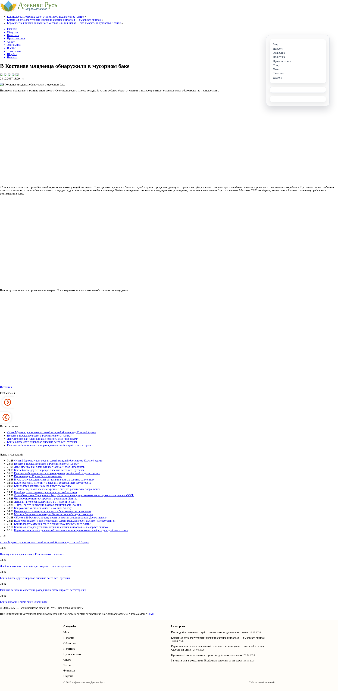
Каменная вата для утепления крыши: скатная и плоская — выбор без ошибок (54, 19)
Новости (68, 637)
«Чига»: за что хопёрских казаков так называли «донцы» (48, 504)
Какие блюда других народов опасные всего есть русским (42, 441)
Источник (6, 387)
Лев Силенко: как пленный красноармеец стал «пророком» (42, 438)
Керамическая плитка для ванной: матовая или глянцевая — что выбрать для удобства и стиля (64, 22)
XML (151, 613)
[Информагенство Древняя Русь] (28, 11)
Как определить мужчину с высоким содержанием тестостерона (52, 482)
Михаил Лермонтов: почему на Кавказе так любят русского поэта (53, 514)
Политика (69, 648)
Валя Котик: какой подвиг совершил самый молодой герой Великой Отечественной (64, 520)
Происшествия (72, 654)
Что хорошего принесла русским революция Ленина (45, 498)
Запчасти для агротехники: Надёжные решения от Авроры (206, 660)
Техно (67, 665)
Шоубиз (68, 675)
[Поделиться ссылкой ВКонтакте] (1, 74)
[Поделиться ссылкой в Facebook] (5, 74)
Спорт (67, 659)
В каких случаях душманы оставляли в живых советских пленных (54, 479)
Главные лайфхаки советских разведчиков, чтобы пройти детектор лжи (50, 445)
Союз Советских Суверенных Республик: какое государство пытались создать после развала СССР (74, 495)
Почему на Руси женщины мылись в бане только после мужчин (52, 511)
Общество (69, 643)
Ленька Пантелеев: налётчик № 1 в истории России (45, 501)
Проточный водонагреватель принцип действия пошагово (206, 655)
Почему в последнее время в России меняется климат (39, 435)
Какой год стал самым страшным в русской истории (45, 492)
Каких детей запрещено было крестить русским (42, 485)
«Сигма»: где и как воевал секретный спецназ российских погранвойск (57, 489)
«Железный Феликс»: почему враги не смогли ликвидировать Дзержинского (60, 517)
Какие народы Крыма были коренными (38, 476)
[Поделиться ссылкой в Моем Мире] (13, 74)
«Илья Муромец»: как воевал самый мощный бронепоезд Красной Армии (51, 432)
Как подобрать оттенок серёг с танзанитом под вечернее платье (45, 16)
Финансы (69, 670)
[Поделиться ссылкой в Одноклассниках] (17, 74)
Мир (66, 632)
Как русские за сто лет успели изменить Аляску (43, 508)
